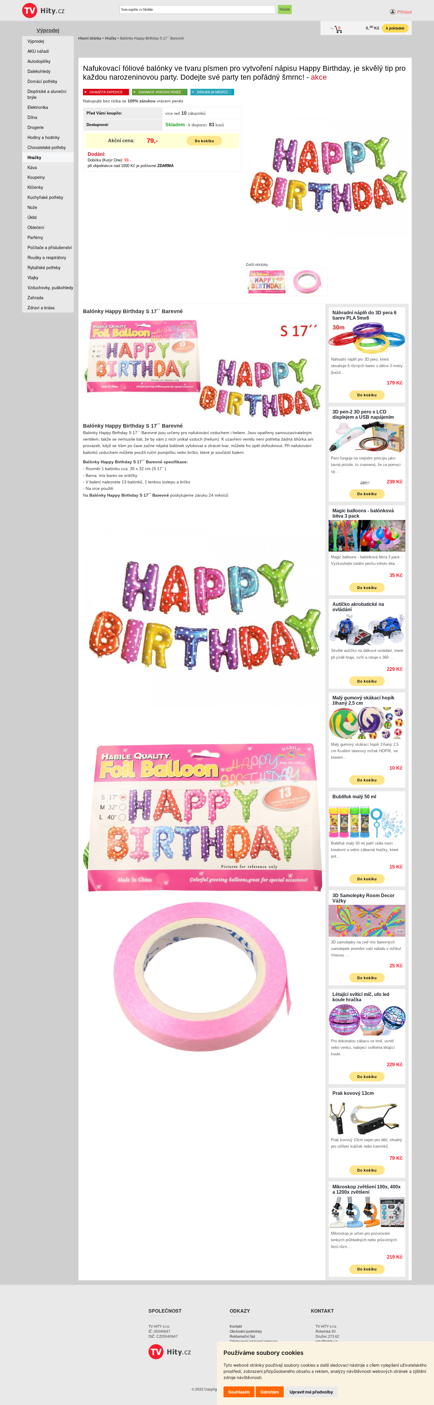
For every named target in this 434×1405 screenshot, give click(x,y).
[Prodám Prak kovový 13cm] (367, 1118)
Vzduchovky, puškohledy (50, 287)
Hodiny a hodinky (43, 137)
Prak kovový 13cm (353, 1093)
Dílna (32, 117)
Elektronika (37, 107)
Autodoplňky (38, 61)
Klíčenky (35, 187)
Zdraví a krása (41, 307)
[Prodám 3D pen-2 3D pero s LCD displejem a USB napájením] (367, 436)
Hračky (110, 38)
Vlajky (32, 277)
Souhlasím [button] (239, 1391)
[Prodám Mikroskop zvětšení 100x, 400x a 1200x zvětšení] (367, 1211)
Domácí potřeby (42, 81)
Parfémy (35, 237)
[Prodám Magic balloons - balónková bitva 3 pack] (367, 535)
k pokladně (395, 28)
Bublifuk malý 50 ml (354, 796)
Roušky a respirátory (46, 257)
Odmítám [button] (269, 1391)
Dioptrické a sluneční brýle (46, 94)
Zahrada (35, 297)
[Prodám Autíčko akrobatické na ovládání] (367, 629)
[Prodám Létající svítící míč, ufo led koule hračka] (367, 1019)
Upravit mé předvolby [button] (311, 1391)
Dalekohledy (38, 71)
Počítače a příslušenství (49, 247)
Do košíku (204, 140)
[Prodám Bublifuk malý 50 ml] (367, 821)
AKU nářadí (38, 51)
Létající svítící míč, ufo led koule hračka (360, 997)
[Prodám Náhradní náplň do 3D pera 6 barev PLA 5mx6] (367, 337)
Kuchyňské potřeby (45, 197)
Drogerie (35, 127)
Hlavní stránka (89, 38)
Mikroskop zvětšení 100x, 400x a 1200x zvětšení (366, 1189)
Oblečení (35, 227)
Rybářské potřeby (44, 267)
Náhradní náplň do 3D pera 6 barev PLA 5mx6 (364, 315)
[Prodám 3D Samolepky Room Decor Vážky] (367, 920)
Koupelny (36, 177)
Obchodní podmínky (246, 1331)
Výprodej (48, 30)
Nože (32, 207)
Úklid (32, 217)
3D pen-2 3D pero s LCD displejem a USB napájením (363, 414)
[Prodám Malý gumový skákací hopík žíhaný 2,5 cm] (367, 722)
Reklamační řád (242, 1336)
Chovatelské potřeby (46, 147)
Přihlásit (404, 12)
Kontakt (236, 1326)
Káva (32, 167)
